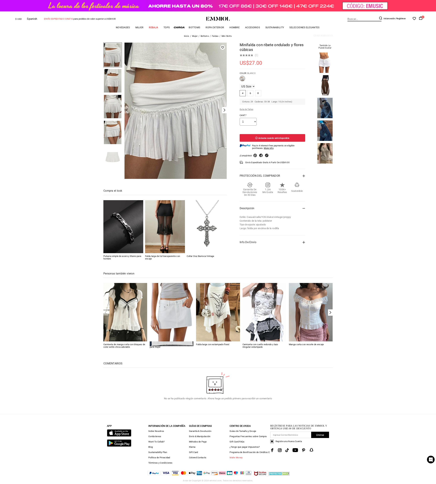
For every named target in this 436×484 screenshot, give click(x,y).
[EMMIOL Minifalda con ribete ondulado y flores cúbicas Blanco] (242, 80)
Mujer (139, 27)
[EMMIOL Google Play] (119, 446)
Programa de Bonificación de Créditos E (249, 452)
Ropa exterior (215, 27)
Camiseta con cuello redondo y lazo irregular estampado (260, 345)
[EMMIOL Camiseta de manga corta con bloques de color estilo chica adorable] (125, 312)
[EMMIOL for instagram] (280, 450)
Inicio (186, 36)
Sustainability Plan (157, 452)
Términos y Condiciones (160, 463)
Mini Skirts (227, 36)
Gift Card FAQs (237, 441)
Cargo (179, 27)
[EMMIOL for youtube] (295, 450)
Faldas (215, 36)
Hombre (234, 27)
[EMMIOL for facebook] (272, 450)
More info (269, 148)
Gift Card (193, 452)
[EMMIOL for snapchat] (311, 449)
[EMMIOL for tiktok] (287, 450)
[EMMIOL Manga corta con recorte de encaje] (311, 312)
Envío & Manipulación (200, 436)
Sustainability (274, 27)
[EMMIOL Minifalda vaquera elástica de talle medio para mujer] (171, 312)
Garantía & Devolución (200, 431)
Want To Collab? (156, 441)
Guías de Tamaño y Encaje (243, 431)
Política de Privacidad (159, 457)
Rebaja (153, 27)
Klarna (192, 447)
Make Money (236, 457)
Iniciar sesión (389, 18)
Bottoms (194, 27)
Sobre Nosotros (156, 431)
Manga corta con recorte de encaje (306, 344)
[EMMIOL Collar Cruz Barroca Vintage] (207, 226)
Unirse (320, 435)
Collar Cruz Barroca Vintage (200, 256)
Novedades (123, 27)
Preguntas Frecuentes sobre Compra (248, 436)
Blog (150, 447)
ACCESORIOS (252, 27)
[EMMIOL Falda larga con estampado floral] (218, 312)
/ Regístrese (400, 18)
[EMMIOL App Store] (119, 436)
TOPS (167, 27)
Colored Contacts (197, 457)
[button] (330, 312)
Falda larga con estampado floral (212, 344)
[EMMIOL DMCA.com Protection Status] (279, 475)
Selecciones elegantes (304, 27)
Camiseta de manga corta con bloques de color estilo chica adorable (124, 345)
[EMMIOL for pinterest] (304, 450)
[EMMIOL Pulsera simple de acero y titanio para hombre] (123, 226)
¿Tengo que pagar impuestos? (245, 447)
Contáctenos (154, 436)
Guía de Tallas (246, 109)
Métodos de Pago (198, 441)
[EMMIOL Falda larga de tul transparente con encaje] (165, 226)
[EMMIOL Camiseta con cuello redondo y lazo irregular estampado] (264, 312)
